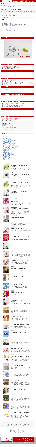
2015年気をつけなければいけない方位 (7, 159)
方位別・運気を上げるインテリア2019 (7, 135)
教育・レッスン (2, 6)
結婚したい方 (7, 29)
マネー (10, 6)
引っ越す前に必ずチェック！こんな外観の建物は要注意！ (10, 143)
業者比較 (5, 11)
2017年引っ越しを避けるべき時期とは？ (8, 157)
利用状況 (21, 11)
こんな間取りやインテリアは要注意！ (7, 149)
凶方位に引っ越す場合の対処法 (6, 148)
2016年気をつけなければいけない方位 (7, 158)
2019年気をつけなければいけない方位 (7, 139)
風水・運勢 (11, 9)
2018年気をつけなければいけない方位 (7, 141)
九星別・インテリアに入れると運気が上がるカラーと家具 (10, 155)
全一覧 (13, 6)
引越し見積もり (7, 9)
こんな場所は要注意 (5, 151)
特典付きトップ (4, 9)
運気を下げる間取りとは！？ (6, 152)
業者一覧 (2, 11)
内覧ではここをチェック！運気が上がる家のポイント (9, 145)
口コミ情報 (9, 11)
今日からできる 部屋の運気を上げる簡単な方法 (8, 154)
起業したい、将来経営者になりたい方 (10, 30)
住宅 (4, 6)
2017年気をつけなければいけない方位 (7, 156)
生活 (6, 6)
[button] (23, 3)
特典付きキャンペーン (3, 5)
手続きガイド (13, 11)
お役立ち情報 (17, 11)
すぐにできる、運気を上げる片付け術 (7, 142)
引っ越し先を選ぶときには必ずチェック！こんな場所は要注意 (10, 146)
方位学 (24, 11)
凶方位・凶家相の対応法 (6, 137)
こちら (15, 442)
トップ (1, 9)
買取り (11, 6)
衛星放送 (8, 6)
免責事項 (31, 11)
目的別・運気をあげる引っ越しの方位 (7, 153)
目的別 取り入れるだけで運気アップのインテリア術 (9, 147)
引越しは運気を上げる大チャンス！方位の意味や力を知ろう (10, 140)
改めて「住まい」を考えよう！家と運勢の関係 (8, 144)
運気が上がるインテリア (6, 150)
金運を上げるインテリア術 (6, 136)
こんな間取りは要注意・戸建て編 (7, 138)
